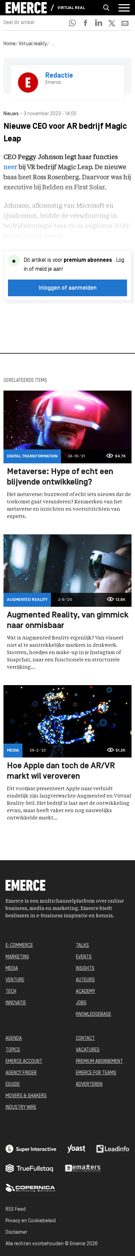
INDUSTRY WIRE (21, 1107)
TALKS (82, 945)
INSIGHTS (85, 968)
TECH (11, 991)
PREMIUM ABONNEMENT (99, 1061)
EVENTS (84, 957)
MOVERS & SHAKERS (26, 1096)
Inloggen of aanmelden (68, 288)
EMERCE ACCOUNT (24, 1061)
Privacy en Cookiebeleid (31, 1221)
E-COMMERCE (19, 945)
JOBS (81, 1003)
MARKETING (17, 957)
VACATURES (88, 1050)
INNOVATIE (16, 1003)
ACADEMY (85, 991)
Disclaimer (16, 1232)
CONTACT (85, 1038)
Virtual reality (71, 8)
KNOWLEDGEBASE (93, 1014)
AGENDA (14, 1038)
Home (9, 44)
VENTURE (15, 980)
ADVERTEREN (89, 1084)
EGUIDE (13, 1084)
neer (10, 167)
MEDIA (12, 968)
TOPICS (13, 1050)
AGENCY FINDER (21, 1073)
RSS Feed (16, 1209)
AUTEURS (85, 980)
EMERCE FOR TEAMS (96, 1073)
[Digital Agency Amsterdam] (31, 1149)
